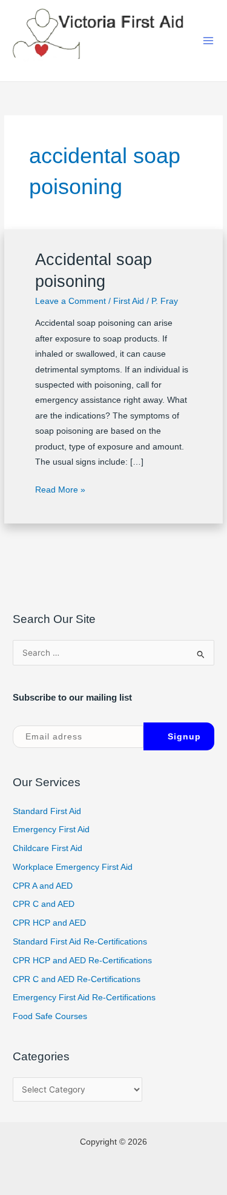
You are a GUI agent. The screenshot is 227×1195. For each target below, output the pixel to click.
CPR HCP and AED (49, 922)
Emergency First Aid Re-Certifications (84, 997)
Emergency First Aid (51, 829)
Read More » (60, 488)
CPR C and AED (43, 904)
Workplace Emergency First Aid (73, 867)
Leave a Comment (70, 301)
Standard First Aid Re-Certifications (80, 941)
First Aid (128, 301)
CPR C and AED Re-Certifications (76, 979)
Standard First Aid (47, 811)
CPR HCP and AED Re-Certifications (82, 960)
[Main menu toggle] (208, 41)
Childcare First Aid (47, 848)
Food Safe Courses (50, 1016)
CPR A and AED (43, 885)
